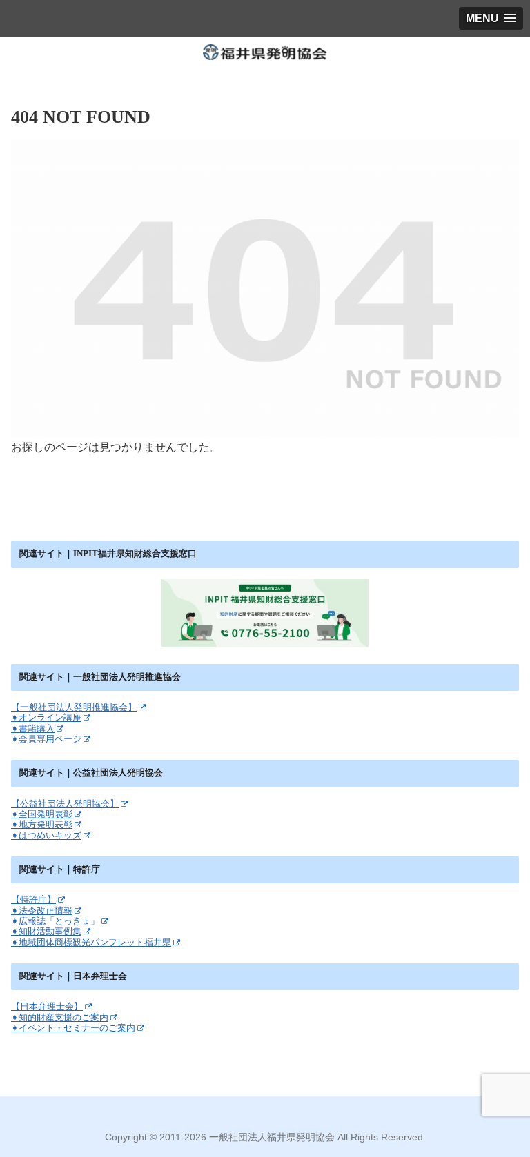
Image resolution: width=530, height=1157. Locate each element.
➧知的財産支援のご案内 (59, 1017)
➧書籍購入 (33, 728)
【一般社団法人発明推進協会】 (74, 707)
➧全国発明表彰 (41, 814)
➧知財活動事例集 (46, 931)
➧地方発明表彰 (41, 824)
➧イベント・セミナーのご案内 (73, 1028)
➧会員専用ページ (46, 739)
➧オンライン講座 (46, 717)
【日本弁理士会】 (47, 1006)
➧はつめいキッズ (46, 835)
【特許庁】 (33, 899)
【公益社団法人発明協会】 (65, 803)
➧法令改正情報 (41, 910)
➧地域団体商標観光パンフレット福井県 (91, 942)
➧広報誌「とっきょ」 (55, 921)
